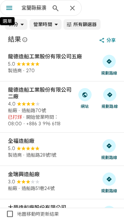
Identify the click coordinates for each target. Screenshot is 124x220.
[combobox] (33, 8)
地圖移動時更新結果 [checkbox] (32, 214)
